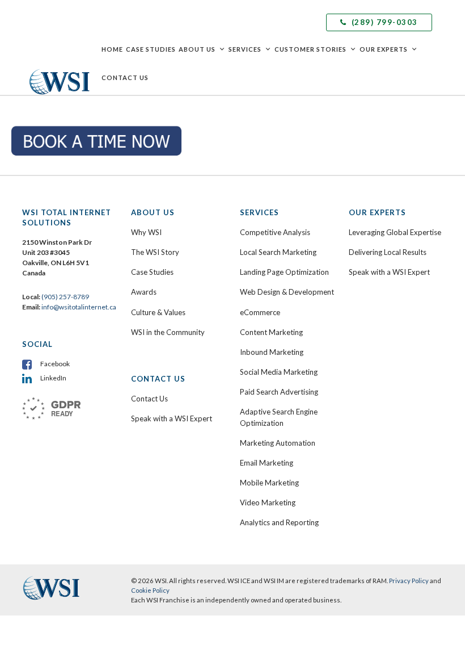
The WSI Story (155, 252)
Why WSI (146, 232)
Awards (144, 291)
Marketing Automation (277, 442)
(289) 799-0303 (383, 22)
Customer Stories (310, 49)
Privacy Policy (409, 580)
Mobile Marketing (269, 482)
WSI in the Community (168, 332)
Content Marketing (271, 332)
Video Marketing (267, 502)
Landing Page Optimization (284, 272)
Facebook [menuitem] (55, 363)
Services (245, 49)
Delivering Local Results (387, 252)
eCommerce (260, 312)
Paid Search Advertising (279, 391)
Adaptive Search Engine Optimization (279, 417)
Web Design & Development (287, 291)
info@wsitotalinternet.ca (78, 307)
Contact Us (125, 77)
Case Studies (151, 49)
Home (112, 49)
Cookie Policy (150, 590)
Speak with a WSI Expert (171, 418)
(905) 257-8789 (65, 296)
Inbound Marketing (271, 352)
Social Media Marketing (279, 371)
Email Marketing (266, 462)
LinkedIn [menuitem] (53, 378)
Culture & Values (158, 312)
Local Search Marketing (278, 252)
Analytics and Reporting (279, 522)
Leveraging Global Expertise (395, 232)
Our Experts (384, 49)
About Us (197, 49)
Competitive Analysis (275, 232)
